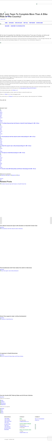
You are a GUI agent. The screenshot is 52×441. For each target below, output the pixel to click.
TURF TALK (6, 422)
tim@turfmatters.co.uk (24, 432)
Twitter (6, 94)
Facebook (10, 96)
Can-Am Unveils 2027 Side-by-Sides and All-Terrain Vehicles (16, 395)
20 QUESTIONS (7, 424)
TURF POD (6, 425)
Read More (2, 227)
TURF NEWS (6, 418)
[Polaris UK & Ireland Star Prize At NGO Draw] (51, 220)
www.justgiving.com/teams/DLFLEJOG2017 (28, 88)
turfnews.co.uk (15, 90)
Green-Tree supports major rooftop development (13, 316)
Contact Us (37, 420)
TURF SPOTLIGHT (7, 421)
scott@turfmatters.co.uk (24, 421)
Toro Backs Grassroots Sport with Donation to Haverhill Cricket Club (18, 225)
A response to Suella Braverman (9, 353)
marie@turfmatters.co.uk (24, 426)
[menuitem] (6, 22)
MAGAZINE (6, 429)
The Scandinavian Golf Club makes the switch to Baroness (16, 268)
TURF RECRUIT (7, 426)
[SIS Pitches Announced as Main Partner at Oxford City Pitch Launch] (1, 220)
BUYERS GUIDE (7, 428)
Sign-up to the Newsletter (39, 418)
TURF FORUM (7, 420)
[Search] (47, 26)
